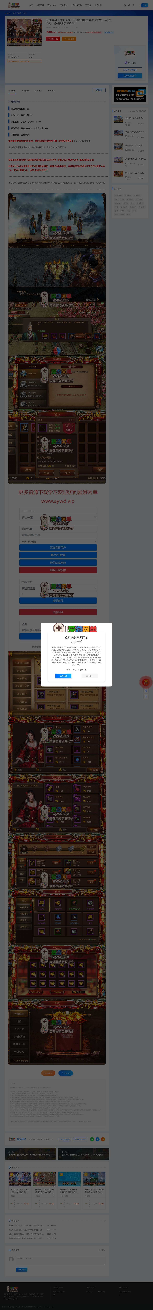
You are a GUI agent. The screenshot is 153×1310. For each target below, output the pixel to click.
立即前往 (63, 676)
